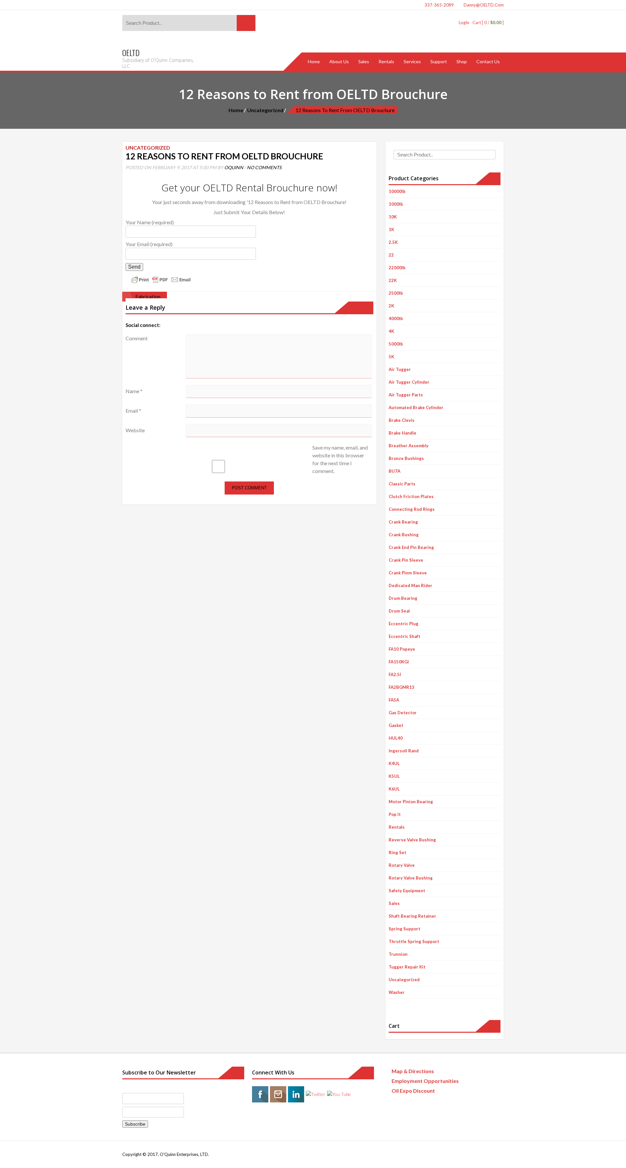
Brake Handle (402, 433)
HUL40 (396, 738)
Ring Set (397, 852)
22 (391, 255)
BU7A (394, 471)
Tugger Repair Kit (407, 966)
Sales (394, 903)
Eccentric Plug (403, 623)
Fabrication (147, 297)
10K (393, 216)
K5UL (394, 776)
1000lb (396, 204)
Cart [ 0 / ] (488, 22)
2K (391, 305)
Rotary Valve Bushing (411, 877)
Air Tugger (400, 369)
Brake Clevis (401, 420)
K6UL (394, 788)
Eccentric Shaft (404, 636)
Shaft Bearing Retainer (412, 916)
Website (135, 430)
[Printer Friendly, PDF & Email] (161, 279)
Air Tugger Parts (406, 394)
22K (393, 280)
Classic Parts (402, 483)
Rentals (397, 827)
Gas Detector (403, 712)
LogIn (464, 22)
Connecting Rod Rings (412, 509)
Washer (397, 992)
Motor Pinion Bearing (411, 801)
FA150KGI (399, 661)
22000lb (397, 267)
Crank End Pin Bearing (411, 547)
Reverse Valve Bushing (412, 839)
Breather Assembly (408, 445)
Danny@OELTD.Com (483, 4)
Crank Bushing (404, 534)
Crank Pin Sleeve (406, 560)
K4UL (394, 763)
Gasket (396, 725)
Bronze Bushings (406, 458)
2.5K (393, 242)
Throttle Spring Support (414, 941)
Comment (137, 338)
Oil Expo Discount (413, 1090)
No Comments (264, 167)
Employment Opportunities (425, 1081)
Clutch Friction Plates (411, 496)
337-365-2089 (439, 4)
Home (236, 110)
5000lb (396, 344)
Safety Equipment (407, 890)
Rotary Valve (402, 865)
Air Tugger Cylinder (409, 382)
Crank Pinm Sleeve (408, 572)
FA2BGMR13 (401, 687)
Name (134, 391)
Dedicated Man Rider (410, 585)
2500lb (396, 293)
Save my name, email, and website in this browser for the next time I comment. (340, 459)
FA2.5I (395, 674)
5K (391, 356)
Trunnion (398, 954)
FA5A (394, 699)
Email (133, 410)
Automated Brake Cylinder (416, 407)
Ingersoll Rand (404, 750)
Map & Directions (413, 1071)
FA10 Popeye (402, 649)
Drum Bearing (403, 598)
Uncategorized (265, 110)
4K (391, 331)
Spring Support (404, 928)
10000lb (397, 191)
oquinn (233, 167)
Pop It (395, 814)
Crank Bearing (403, 522)
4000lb (396, 318)
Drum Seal (399, 611)
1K (391, 229)
